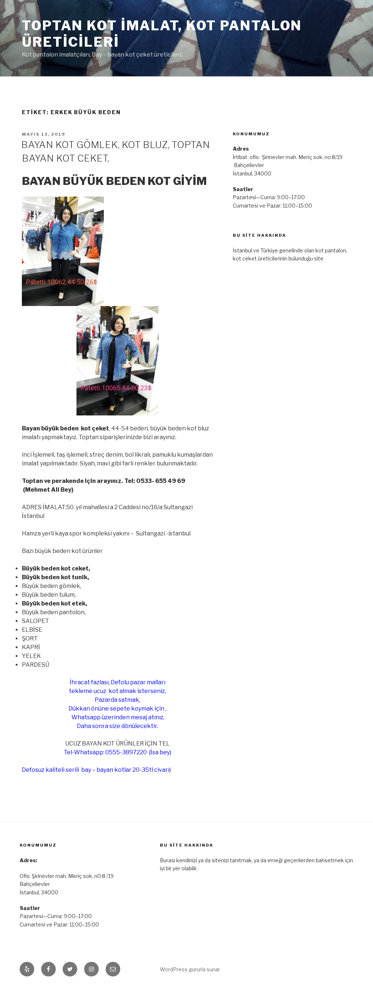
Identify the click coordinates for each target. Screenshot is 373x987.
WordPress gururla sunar (190, 969)
